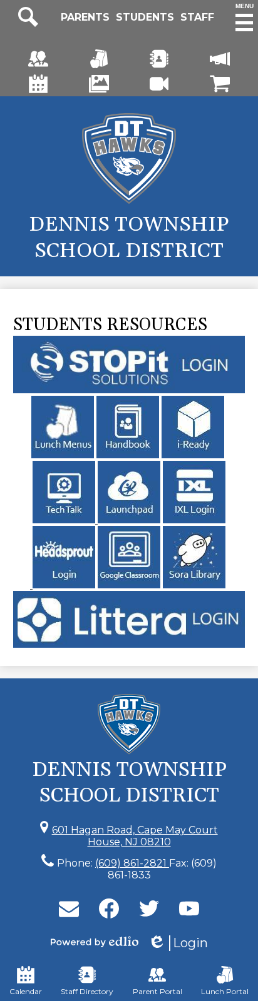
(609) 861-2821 (132, 863)
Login (178, 943)
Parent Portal (157, 991)
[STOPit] (129, 390)
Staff (197, 17)
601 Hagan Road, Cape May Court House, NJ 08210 (135, 836)
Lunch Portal (225, 991)
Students (145, 17)
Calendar (25, 991)
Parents (85, 17)
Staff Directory (87, 991)
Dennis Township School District (129, 237)
